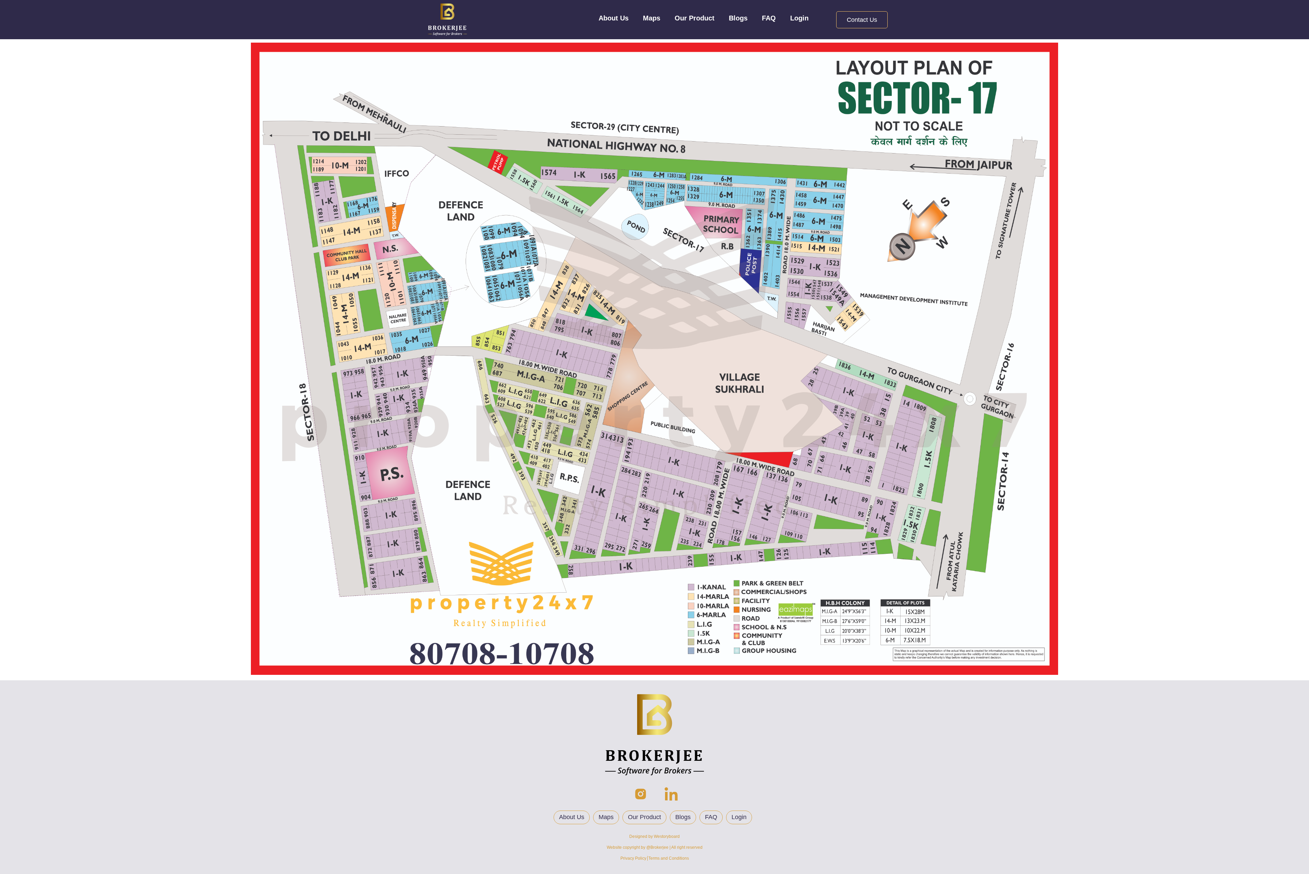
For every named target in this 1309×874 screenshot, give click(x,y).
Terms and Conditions (668, 858)
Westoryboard (667, 836)
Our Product (694, 18)
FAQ (769, 18)
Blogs (738, 18)
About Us (614, 18)
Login (799, 18)
